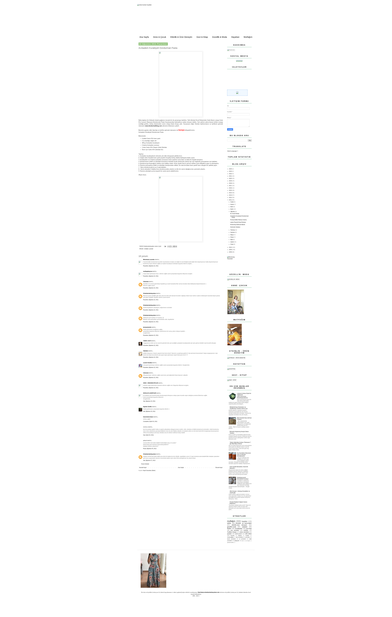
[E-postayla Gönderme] (165, 246)
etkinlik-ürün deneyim (239, 525)
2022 (230, 173)
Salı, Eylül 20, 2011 (148, 435)
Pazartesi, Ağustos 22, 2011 (150, 266)
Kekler (229, 528)
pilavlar (240, 535)
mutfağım (146, 248)
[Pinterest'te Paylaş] (176, 246)
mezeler (232, 535)
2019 (230, 181)
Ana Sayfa (144, 37)
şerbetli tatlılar (230, 542)
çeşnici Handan (147, 362)
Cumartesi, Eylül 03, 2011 (150, 421)
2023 (230, 171)
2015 (230, 190)
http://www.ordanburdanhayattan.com (208, 592)
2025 (230, 169)
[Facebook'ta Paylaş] (174, 246)
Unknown (146, 281)
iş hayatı (248, 540)
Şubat (232, 242)
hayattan (244, 521)
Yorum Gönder (145, 464)
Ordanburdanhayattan (149, 293)
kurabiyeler (238, 528)
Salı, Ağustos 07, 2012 (149, 460)
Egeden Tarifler (147, 406)
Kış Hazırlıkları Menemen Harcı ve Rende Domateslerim (244, 454)
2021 (230, 176)
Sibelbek (145, 351)
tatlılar (229, 523)
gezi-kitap (249, 528)
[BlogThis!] (170, 246)
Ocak (232, 244)
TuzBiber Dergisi (232, 532)
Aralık (232, 202)
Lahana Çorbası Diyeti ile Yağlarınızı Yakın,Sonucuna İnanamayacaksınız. (244, 396)
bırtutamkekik (147, 327)
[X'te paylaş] (172, 246)
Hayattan (235, 37)
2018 (230, 183)
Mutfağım (248, 37)
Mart (231, 239)
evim (243, 540)
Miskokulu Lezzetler (149, 259)
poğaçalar (236, 540)
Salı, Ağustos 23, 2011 (149, 401)
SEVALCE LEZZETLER (149, 393)
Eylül (231, 209)
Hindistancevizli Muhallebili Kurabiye (242, 478)
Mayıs (232, 235)
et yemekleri (242, 539)
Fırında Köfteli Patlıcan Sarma (238, 220)
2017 (230, 185)
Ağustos (232, 211)
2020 (230, 178)
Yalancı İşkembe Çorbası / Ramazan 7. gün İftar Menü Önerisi (240, 443)
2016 (230, 188)
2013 (230, 195)
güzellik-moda (231, 527)
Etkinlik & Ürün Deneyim (181, 37)
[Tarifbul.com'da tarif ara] (237, 95)
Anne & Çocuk (159, 37)
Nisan (232, 237)
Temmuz (232, 230)
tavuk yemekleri (231, 539)
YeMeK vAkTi (147, 341)
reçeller (247, 535)
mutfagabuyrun (147, 271)
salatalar (244, 527)
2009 (230, 249)
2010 (230, 247)
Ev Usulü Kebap (234, 213)
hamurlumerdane (148, 417)
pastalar (151, 248)
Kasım (232, 204)
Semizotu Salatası (235, 227)
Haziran (232, 232)
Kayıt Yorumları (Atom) (149, 470)
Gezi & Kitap (202, 37)
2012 (230, 197)
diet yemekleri (239, 537)
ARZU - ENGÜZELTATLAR (150, 383)
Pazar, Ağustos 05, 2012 (149, 448)
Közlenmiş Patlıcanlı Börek (237, 224)
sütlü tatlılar (248, 534)
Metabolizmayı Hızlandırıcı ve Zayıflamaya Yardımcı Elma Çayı (239, 407)
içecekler (247, 537)
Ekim (231, 206)
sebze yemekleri (244, 532)
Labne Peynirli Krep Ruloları (238, 222)
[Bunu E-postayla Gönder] (168, 246)
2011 (230, 200)
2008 (230, 252)
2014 (230, 193)
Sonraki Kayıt (142, 467)
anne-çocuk (238, 534)
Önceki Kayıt (218, 467)
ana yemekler (235, 530)
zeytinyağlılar (230, 537)
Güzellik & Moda (219, 37)
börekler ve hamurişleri (244, 523)
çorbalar (246, 530)
